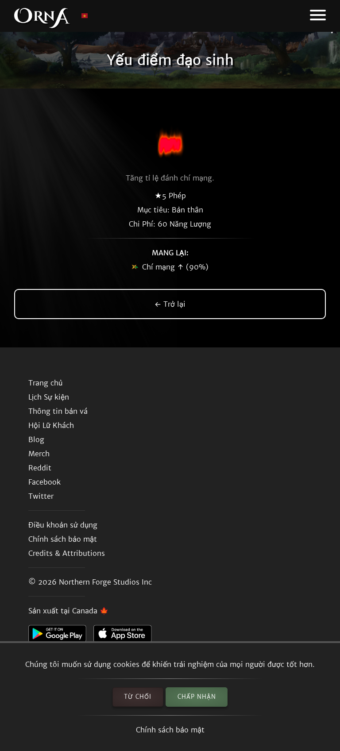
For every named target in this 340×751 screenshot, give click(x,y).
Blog (36, 439)
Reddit (39, 467)
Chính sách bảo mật (170, 729)
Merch (39, 453)
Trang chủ (45, 382)
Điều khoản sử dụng (62, 524)
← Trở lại (170, 304)
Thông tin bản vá (58, 411)
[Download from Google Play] (60, 636)
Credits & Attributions (66, 553)
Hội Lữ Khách (51, 425)
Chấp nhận (197, 697)
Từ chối (137, 697)
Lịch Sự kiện (48, 397)
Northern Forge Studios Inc (105, 582)
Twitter (41, 496)
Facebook (44, 482)
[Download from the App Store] (125, 636)
